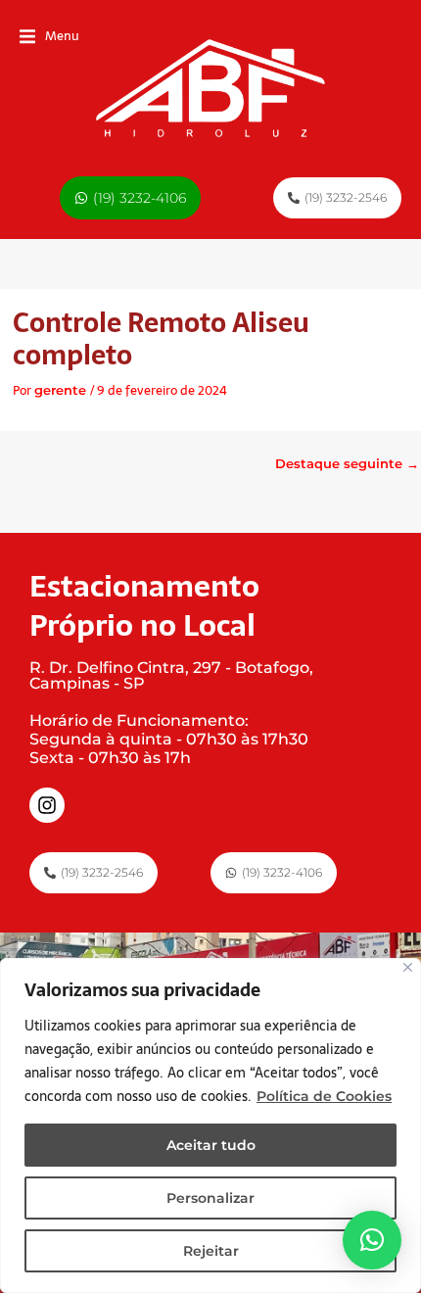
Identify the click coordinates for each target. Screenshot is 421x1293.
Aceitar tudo (211, 1145)
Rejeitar (211, 1251)
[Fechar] (407, 967)
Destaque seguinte (347, 463)
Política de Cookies (324, 1096)
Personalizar (210, 1198)
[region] (210, 1125)
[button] (49, 37)
